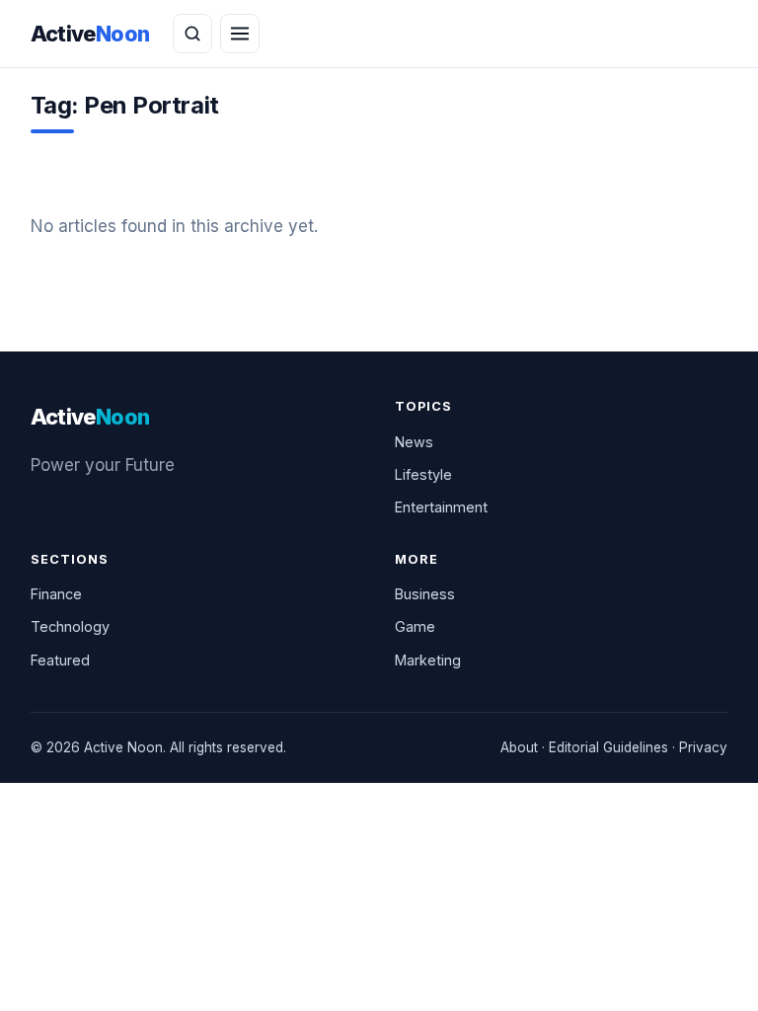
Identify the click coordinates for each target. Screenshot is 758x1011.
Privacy (703, 747)
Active (90, 33)
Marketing (428, 660)
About (519, 747)
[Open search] (192, 33)
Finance (56, 593)
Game (415, 626)
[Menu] (240, 33)
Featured (60, 660)
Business (425, 593)
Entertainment (441, 507)
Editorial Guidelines (608, 747)
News (414, 441)
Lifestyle (423, 474)
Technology (70, 626)
